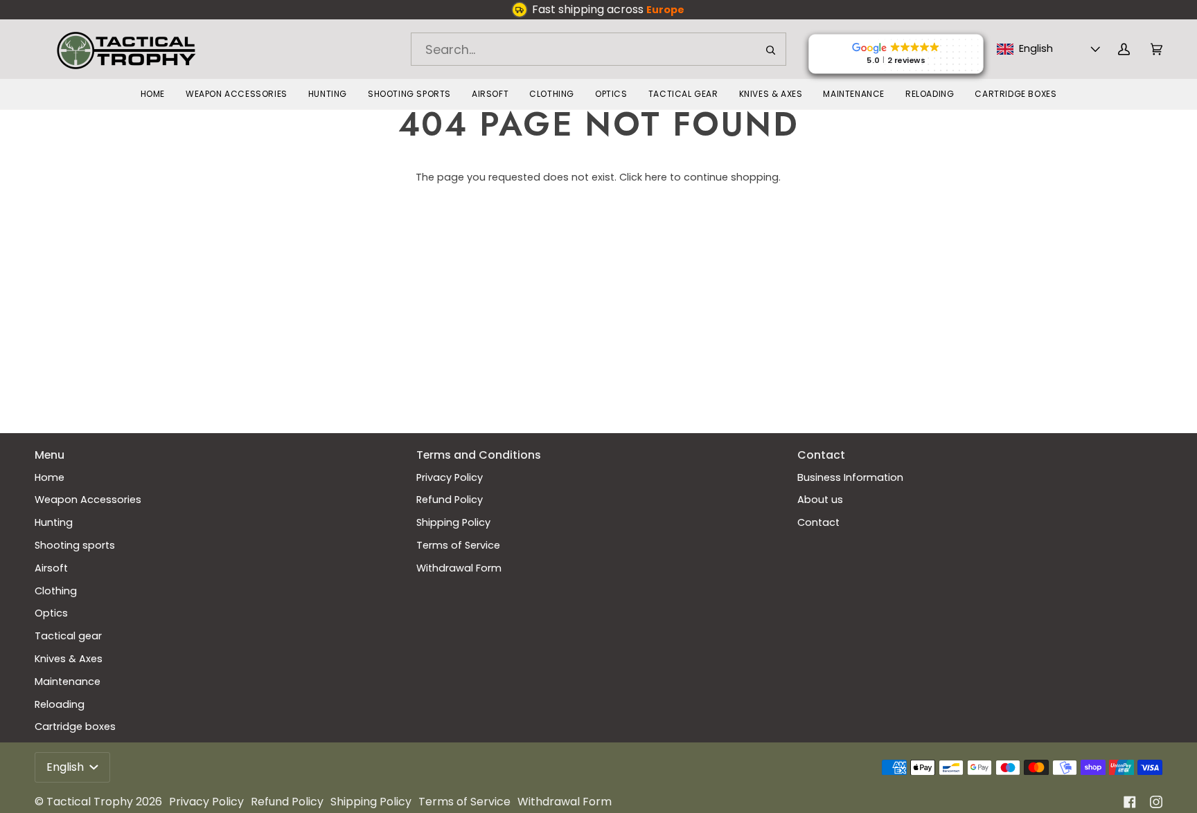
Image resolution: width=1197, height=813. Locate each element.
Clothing (56, 591)
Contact (818, 522)
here (656, 177)
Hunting (54, 522)
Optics (51, 613)
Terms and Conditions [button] (478, 455)
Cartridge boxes (75, 726)
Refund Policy (449, 499)
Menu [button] (49, 455)
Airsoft (51, 568)
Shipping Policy (453, 522)
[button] (236, 94)
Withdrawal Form (459, 568)
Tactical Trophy (89, 802)
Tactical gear (68, 636)
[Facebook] (1130, 802)
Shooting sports (75, 545)
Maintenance (67, 681)
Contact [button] (821, 455)
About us (820, 499)
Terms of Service (458, 545)
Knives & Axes (69, 659)
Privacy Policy (449, 477)
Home (49, 477)
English (66, 767)
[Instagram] (1156, 802)
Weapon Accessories (88, 499)
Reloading (60, 704)
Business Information (850, 477)
